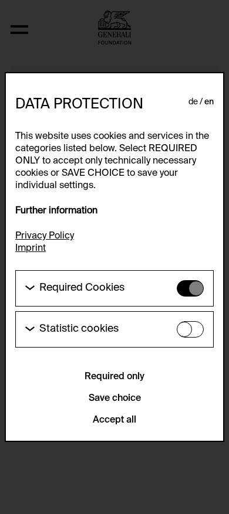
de (193, 102)
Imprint (30, 248)
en (209, 102)
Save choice (115, 398)
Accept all (114, 420)
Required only (114, 377)
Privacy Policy (44, 236)
